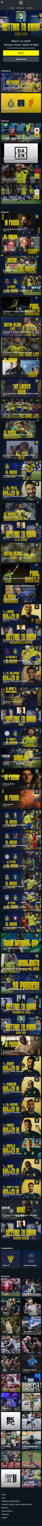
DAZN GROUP (7, 1511)
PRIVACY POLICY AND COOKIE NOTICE (17, 1504)
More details (21, 59)
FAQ (3, 1498)
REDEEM (5, 1514)
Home (12, 8)
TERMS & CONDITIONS (11, 1501)
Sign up (21, 53)
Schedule (20, 8)
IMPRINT (5, 1508)
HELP (4, 1494)
